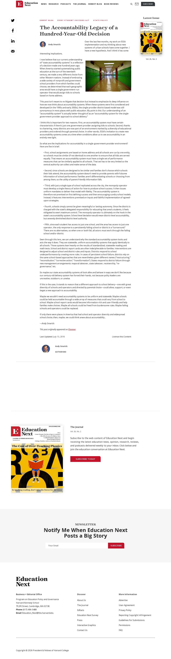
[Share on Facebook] (13, 30)
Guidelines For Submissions (132, 620)
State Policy (100, 20)
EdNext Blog (47, 20)
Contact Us (82, 630)
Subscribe (116, 545)
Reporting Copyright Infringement (135, 615)
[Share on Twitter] (13, 20)
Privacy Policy (125, 610)
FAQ (121, 630)
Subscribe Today (85, 459)
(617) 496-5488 (30, 609)
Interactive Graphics (86, 625)
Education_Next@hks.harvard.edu (37, 613)
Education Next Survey (87, 615)
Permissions (124, 625)
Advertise (123, 600)
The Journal (82, 605)
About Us (81, 600)
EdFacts (80, 610)
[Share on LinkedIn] (13, 41)
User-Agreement (127, 605)
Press (79, 620)
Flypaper (72, 329)
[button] (131, 4)
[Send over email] (13, 51)
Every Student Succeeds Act (73, 20)
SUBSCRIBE (148, 4)
